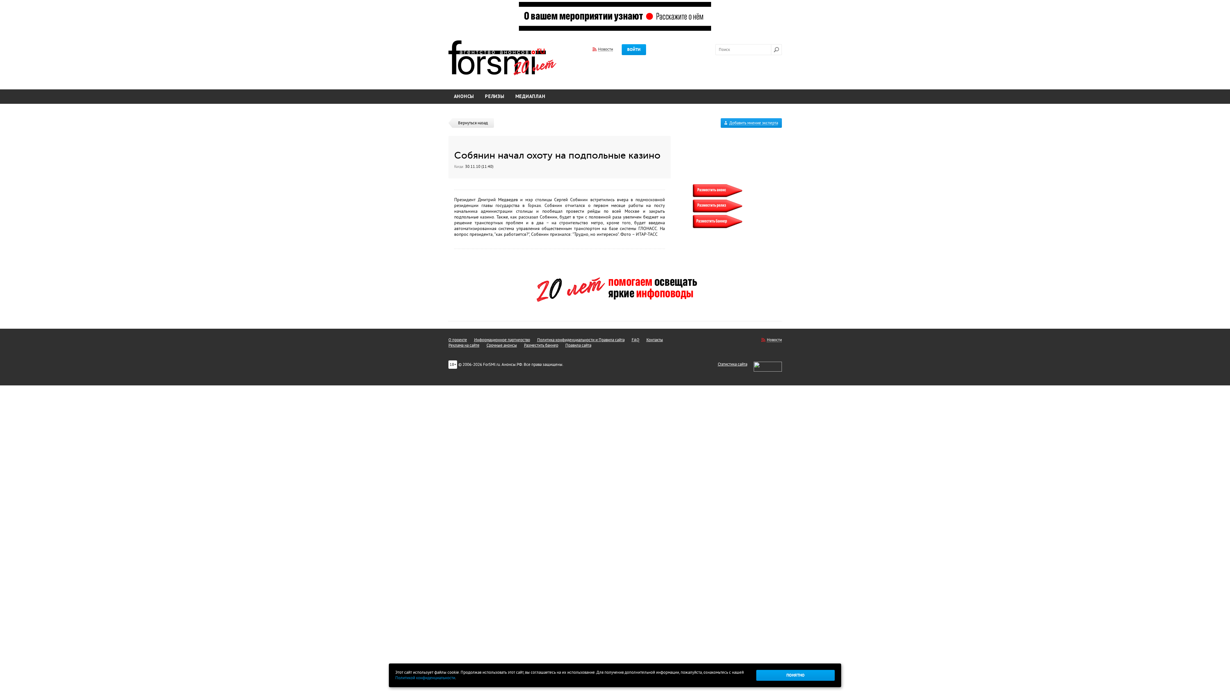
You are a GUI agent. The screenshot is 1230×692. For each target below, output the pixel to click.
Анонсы (464, 96)
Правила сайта (578, 345)
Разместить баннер (541, 345)
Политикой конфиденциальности (425, 677)
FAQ (635, 339)
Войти (634, 49)
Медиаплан (530, 96)
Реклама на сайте (464, 345)
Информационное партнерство (502, 339)
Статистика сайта (732, 364)
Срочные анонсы (502, 345)
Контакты (654, 339)
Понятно (795, 675)
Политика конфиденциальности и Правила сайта (581, 339)
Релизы (494, 96)
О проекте (457, 339)
